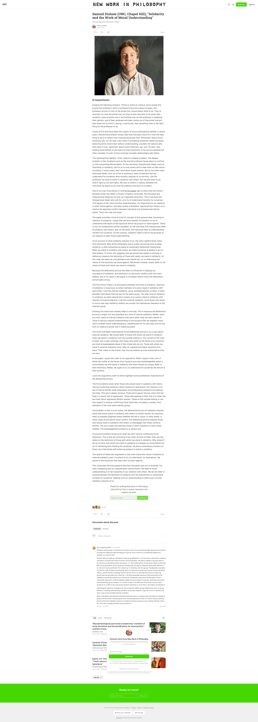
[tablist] (101, 529)
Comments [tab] (97, 529)
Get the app (139, 713)
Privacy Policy (144, 663)
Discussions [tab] (108, 618)
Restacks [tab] (106, 529)
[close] (148, 630)
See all (96, 677)
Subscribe (241, 4)
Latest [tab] (100, 618)
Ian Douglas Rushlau (104, 547)
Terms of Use (139, 661)
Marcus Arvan (101, 25)
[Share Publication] (233, 4)
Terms (139, 708)
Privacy (134, 708)
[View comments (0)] (112, 672)
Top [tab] (95, 618)
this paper (131, 191)
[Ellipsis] (164, 547)
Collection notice (148, 708)
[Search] (229, 4)
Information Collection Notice (128, 663)
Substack (119, 718)
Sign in (251, 4)
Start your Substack (124, 713)
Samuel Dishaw (102, 100)
